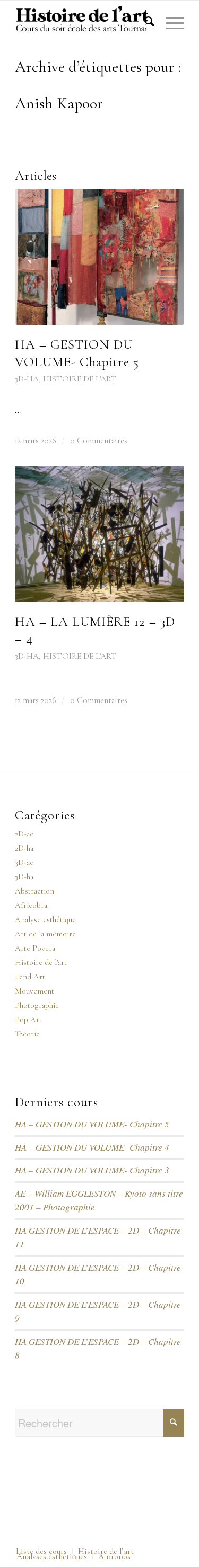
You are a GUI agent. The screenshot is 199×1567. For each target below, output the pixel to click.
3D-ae (24, 862)
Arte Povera (35, 948)
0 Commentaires (98, 440)
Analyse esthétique (45, 919)
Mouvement (34, 991)
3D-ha (27, 378)
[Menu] (169, 22)
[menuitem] (144, 22)
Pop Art (28, 1019)
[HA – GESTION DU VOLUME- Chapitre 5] (99, 257)
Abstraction (34, 891)
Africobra (31, 905)
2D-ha (24, 848)
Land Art (30, 976)
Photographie (37, 1005)
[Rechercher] (144, 22)
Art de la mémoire (45, 934)
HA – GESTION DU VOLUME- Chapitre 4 (92, 1147)
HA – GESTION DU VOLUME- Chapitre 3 (92, 1170)
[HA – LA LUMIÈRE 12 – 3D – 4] (99, 534)
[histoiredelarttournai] (82, 22)
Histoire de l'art (80, 378)
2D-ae (24, 834)
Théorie (27, 1033)
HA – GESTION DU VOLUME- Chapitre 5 (92, 1124)
